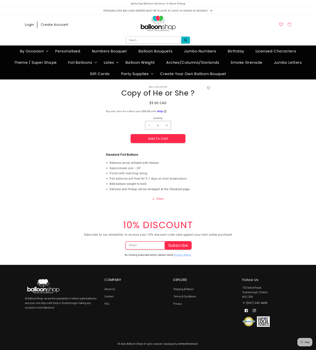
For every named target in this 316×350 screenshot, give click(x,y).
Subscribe (178, 245)
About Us (109, 289)
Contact (109, 296)
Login (29, 24)
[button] (32, 51)
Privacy (177, 303)
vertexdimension (188, 344)
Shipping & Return (183, 289)
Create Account (54, 24)
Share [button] (160, 198)
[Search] (185, 40)
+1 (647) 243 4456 (255, 303)
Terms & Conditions (184, 296)
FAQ (106, 303)
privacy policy (182, 254)
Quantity (158, 118)
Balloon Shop (135, 344)
